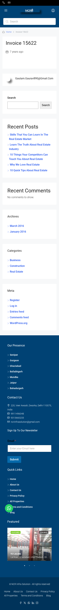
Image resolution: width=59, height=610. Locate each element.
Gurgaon (14, 360)
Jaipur (13, 382)
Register (15, 300)
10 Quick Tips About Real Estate (28, 170)
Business (15, 260)
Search (11, 97)
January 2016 (18, 231)
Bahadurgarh (16, 388)
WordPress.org (18, 323)
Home (8, 32)
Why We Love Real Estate (25, 164)
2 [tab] (31, 567)
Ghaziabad (15, 366)
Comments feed (19, 317)
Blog (12, 512)
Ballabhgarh (16, 371)
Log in (13, 305)
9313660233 (17, 417)
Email (12, 441)
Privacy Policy (17, 495)
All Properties (17, 501)
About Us (14, 484)
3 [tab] (36, 567)
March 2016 (17, 225)
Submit (14, 459)
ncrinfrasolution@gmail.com (25, 422)
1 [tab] (26, 567)
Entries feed (17, 311)
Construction (17, 265)
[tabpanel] (29, 544)
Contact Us (15, 490)
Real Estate (16, 271)
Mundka (14, 377)
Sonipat (14, 355)
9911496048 (17, 413)
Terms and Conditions (21, 507)
